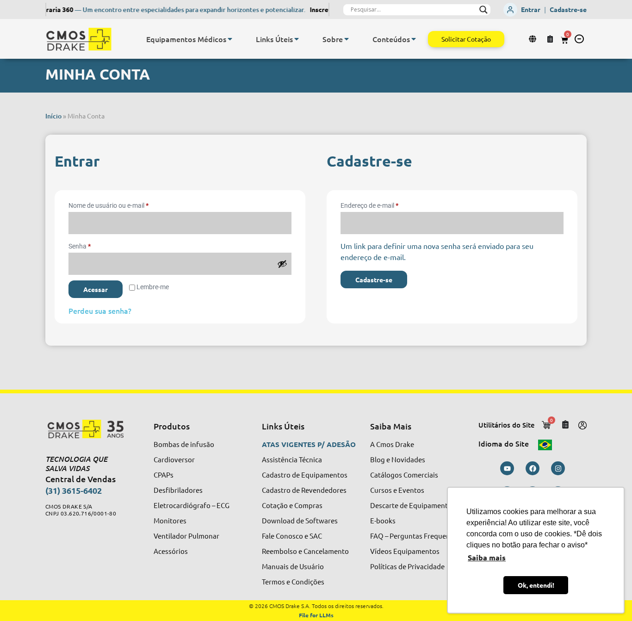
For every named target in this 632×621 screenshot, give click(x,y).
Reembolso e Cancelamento (305, 550)
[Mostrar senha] (282, 264)
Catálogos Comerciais (404, 474)
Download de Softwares (300, 520)
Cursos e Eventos (397, 489)
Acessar (95, 289)
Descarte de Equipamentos (412, 505)
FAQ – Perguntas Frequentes (415, 535)
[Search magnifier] (483, 9)
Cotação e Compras (292, 505)
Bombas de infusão (184, 444)
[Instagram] (558, 468)
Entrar (530, 9)
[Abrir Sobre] (346, 38)
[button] (579, 39)
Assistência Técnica (292, 459)
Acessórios (171, 550)
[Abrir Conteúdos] (413, 38)
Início (53, 116)
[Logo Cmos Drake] (78, 39)
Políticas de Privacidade (407, 566)
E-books (383, 520)
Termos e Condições (293, 581)
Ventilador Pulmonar (186, 535)
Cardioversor (174, 459)
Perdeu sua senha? (99, 310)
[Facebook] (532, 468)
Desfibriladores (178, 489)
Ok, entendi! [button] (536, 585)
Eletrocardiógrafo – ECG (191, 505)
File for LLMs (316, 615)
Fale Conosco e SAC (292, 535)
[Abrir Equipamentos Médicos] (230, 38)
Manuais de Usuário (293, 566)
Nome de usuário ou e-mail (124, 204)
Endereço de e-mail (386, 204)
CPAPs (163, 474)
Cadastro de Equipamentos (304, 474)
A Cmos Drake (392, 444)
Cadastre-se (568, 9)
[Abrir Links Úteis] (296, 38)
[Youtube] (507, 468)
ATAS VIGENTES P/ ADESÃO (309, 444)
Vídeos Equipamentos (405, 550)
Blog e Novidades (397, 459)
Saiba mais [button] (487, 557)
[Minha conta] (534, 39)
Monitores (170, 520)
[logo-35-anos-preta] (91, 429)
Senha (95, 245)
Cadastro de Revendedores (304, 489)
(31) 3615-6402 (73, 490)
